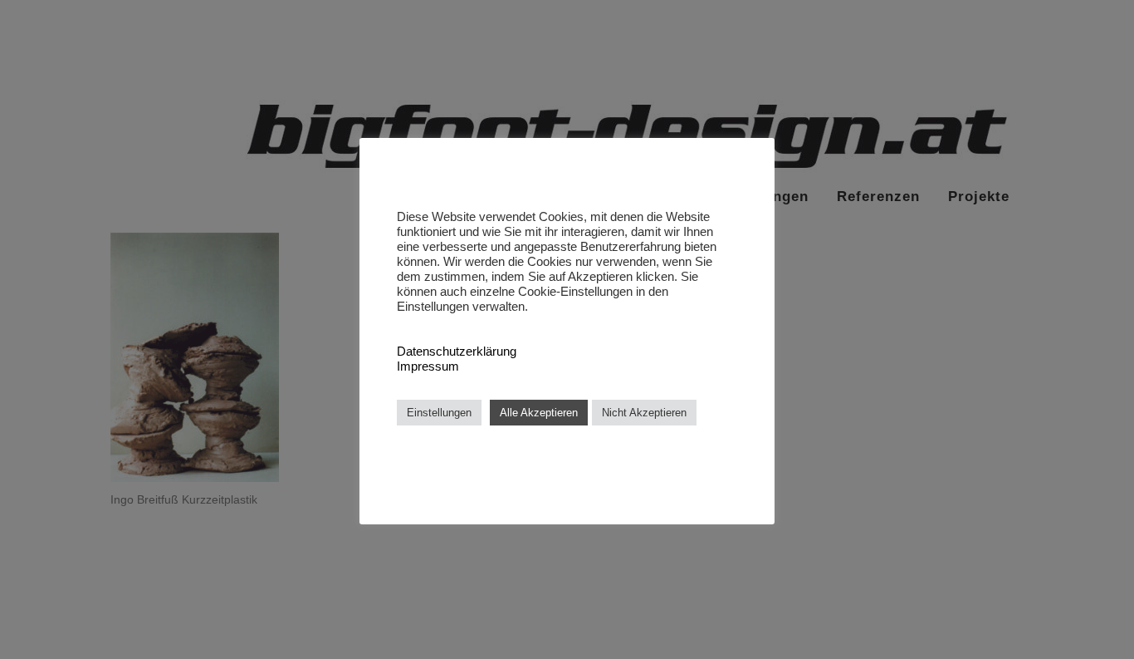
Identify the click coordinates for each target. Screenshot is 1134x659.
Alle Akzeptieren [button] (539, 412)
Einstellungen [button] (439, 412)
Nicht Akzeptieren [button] (644, 412)
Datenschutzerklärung (456, 351)
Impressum (428, 366)
